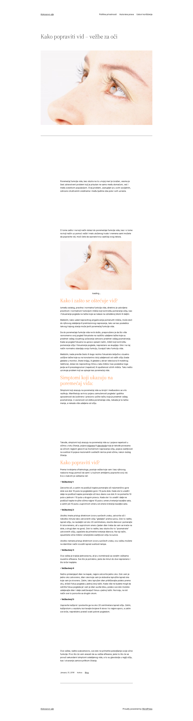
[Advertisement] (96, 160)
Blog (87, 672)
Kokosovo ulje (47, 14)
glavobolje (102, 445)
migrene (91, 445)
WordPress (147, 709)
